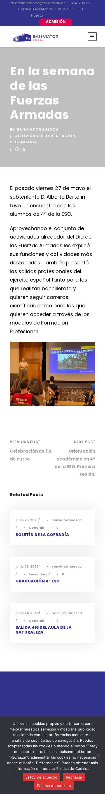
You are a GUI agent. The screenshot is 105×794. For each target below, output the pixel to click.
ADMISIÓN (56, 21)
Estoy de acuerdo (41, 777)
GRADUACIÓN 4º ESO (37, 581)
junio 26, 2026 (26, 520)
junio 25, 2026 (26, 566)
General (36, 527)
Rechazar (74, 777)
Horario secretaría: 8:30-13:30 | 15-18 (50, 9)
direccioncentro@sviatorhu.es (38, 3)
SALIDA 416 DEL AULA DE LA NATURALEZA (43, 630)
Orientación (61, 136)
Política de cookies (54, 785)
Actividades (29, 136)
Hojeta (37, 15)
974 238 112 (80, 3)
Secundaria (23, 142)
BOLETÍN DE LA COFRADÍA (42, 534)
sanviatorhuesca (38, 129)
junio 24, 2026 (27, 613)
